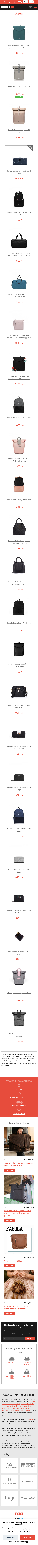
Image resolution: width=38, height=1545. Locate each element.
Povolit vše (27, 1537)
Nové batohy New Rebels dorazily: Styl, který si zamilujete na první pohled (17, 1213)
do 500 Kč (11, 1362)
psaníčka (22, 1406)
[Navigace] (35, 7)
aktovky (27, 1410)
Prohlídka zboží (19, 1114)
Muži (31, 2)
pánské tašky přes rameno (10, 1408)
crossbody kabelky (27, 1404)
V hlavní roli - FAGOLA (13, 1261)
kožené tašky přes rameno (16, 1410)
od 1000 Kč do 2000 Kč (11, 1377)
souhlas (6, 1530)
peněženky (29, 1406)
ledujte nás (30, 1419)
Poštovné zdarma (19, 1106)
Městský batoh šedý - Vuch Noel (19, 993)
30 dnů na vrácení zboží (19, 1097)
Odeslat (30, 1338)
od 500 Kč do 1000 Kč (26, 1363)
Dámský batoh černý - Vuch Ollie (19, 623)
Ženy (25, 2)
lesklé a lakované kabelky (9, 1406)
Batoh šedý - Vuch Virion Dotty (19, 86)
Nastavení (10, 1537)
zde (27, 1541)
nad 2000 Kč (26, 1376)
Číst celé (9, 1170)
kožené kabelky (15, 1404)
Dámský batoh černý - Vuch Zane (19, 500)
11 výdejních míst (19, 1089)
